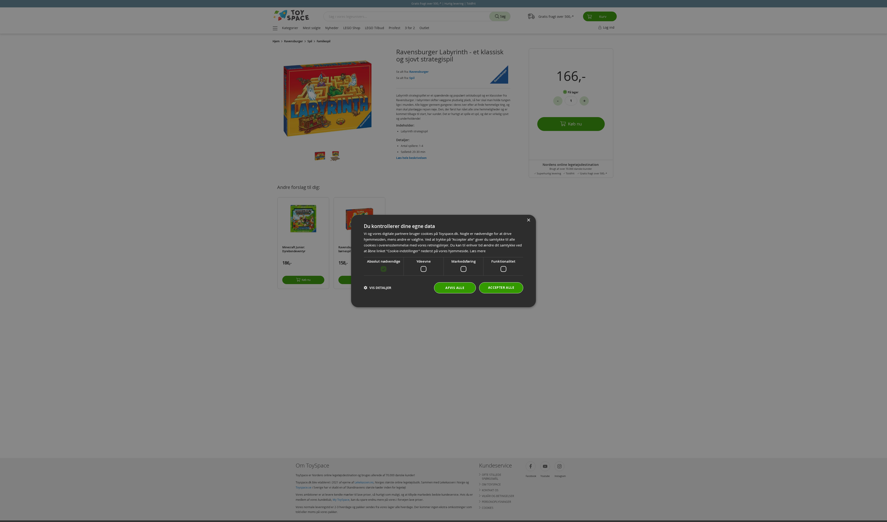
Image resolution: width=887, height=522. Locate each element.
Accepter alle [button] (501, 287)
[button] (377, 287)
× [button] (528, 220)
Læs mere (478, 251)
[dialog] (443, 261)
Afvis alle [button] (454, 287)
